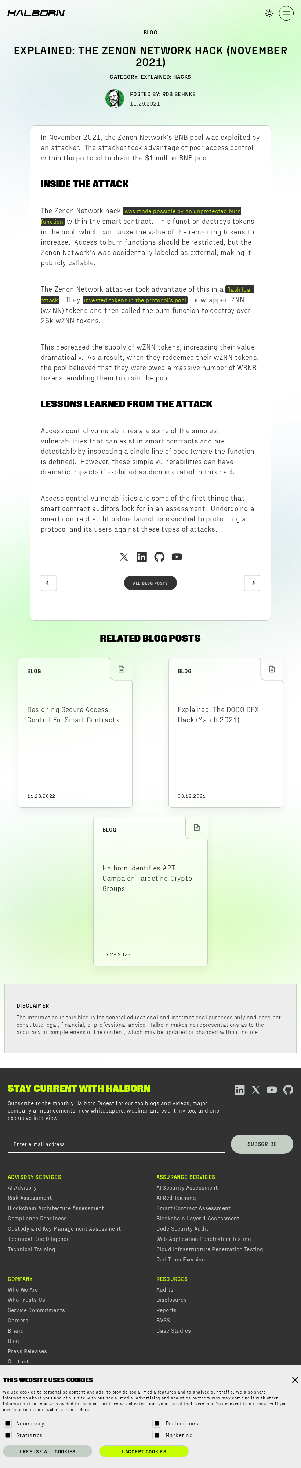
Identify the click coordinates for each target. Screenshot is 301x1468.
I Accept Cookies (144, 1451)
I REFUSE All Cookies (47, 1451)
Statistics (29, 1434)
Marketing (179, 1434)
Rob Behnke (179, 93)
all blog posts (150, 582)
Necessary (30, 1423)
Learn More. (78, 1410)
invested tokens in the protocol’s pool (135, 299)
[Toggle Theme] (269, 13)
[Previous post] (49, 583)
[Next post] (252, 583)
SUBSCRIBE (262, 1143)
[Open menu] (286, 13)
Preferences (182, 1423)
